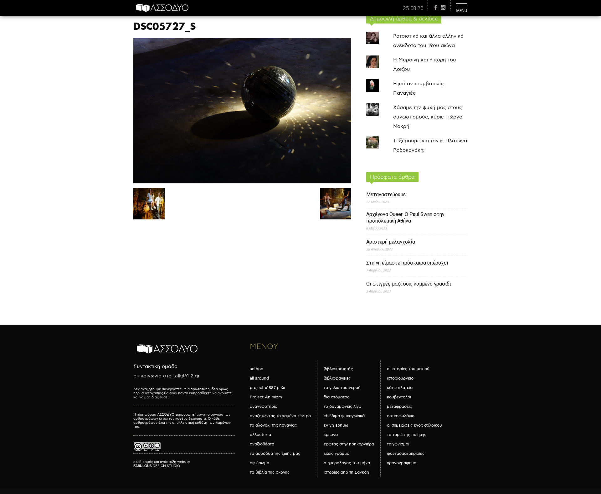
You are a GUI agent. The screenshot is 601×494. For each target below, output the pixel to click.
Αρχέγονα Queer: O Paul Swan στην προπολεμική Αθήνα (405, 217)
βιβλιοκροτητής (338, 368)
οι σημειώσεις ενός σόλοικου (414, 425)
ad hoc (256, 368)
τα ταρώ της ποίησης (406, 434)
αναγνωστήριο (263, 406)
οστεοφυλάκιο (400, 415)
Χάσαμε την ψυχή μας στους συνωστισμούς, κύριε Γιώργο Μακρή (427, 117)
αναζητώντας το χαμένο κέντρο (280, 415)
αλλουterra (260, 434)
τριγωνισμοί (398, 444)
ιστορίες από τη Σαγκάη (346, 472)
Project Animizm (266, 397)
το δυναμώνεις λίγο (342, 406)
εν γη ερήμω (336, 425)
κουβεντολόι (399, 397)
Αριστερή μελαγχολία (390, 242)
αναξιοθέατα (262, 444)
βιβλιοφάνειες (337, 378)
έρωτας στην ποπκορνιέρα (349, 444)
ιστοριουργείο (400, 378)
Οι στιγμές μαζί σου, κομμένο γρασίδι (408, 284)
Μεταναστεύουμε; (386, 194)
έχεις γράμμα (336, 453)
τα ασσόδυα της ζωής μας (275, 453)
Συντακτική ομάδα (155, 367)
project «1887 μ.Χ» (267, 387)
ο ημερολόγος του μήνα (347, 462)
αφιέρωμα (259, 462)
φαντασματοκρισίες (405, 453)
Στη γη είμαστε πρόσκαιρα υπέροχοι (407, 263)
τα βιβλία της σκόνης (270, 472)
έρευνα (331, 434)
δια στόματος (336, 397)
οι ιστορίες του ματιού (408, 368)
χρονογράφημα (401, 462)
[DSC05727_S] (242, 182)
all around (259, 378)
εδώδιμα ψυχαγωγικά (344, 415)
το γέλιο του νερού (342, 387)
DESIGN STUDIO (156, 466)
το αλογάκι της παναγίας (273, 425)
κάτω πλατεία (400, 387)
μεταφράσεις (399, 406)
